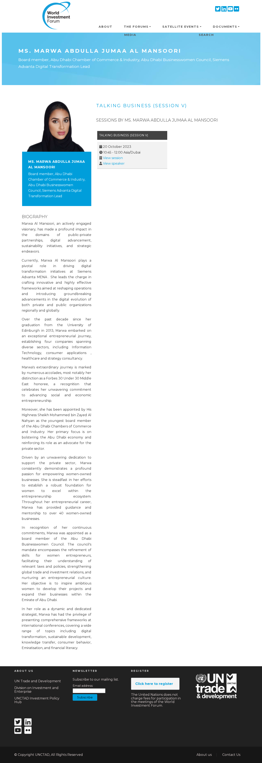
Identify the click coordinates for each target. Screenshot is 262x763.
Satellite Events (180, 26)
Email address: (83, 685)
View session (113, 158)
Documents (225, 26)
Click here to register (154, 684)
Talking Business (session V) (141, 105)
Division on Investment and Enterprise (36, 690)
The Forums (136, 26)
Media (130, 35)
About (105, 26)
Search (206, 35)
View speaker (114, 163)
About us (204, 755)
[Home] (55, 8)
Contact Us (231, 755)
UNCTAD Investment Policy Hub (36, 700)
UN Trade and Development (37, 681)
